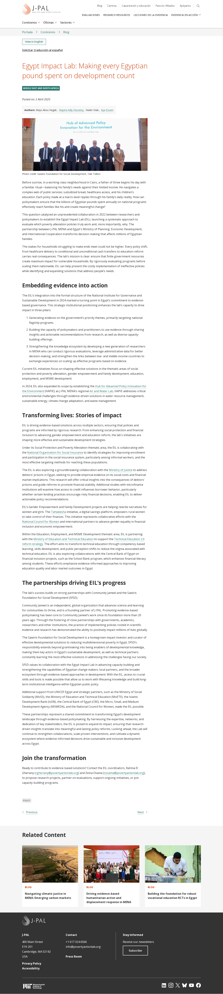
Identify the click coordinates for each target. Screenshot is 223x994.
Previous (31, 812)
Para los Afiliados (165, 5)
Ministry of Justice (120, 470)
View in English (34, 41)
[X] (177, 985)
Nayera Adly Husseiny (71, 110)
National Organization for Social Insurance (55, 452)
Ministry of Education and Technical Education (63, 539)
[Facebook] (198, 985)
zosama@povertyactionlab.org (124, 773)
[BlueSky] (184, 985)
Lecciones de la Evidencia (151, 15)
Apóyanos (185, 5)
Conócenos (29, 22)
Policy (26, 800)
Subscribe (135, 950)
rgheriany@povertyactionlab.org (57, 773)
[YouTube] (191, 985)
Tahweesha (58, 512)
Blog (99, 5)
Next (140, 812)
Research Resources (116, 15)
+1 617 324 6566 (76, 942)
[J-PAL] (41, 9)
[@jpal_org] (170, 985)
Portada (27, 32)
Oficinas (48, 22)
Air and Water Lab (101, 391)
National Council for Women (40, 522)
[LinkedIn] (164, 985)
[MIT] (34, 986)
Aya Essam (107, 110)
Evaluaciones (91, 15)
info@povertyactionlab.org (83, 947)
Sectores (66, 22)
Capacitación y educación (136, 5)
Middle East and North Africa (41, 88)
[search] (198, 6)
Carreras (112, 5)
